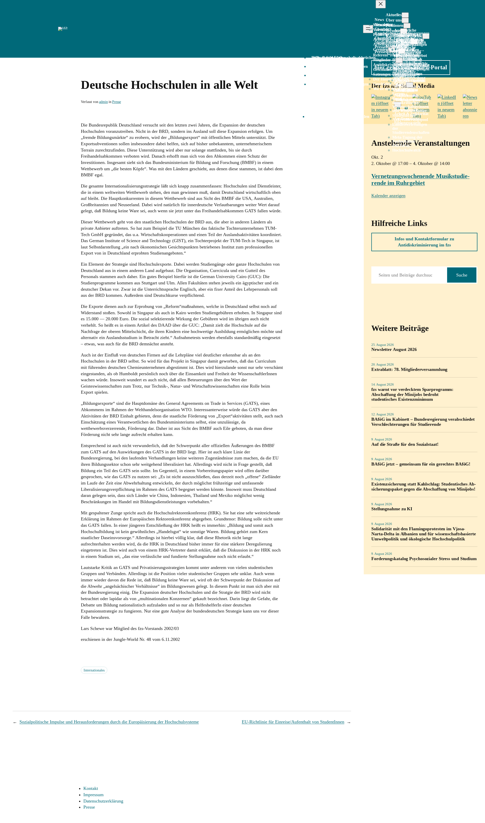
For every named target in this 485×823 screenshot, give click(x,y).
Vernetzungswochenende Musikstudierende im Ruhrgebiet (420, 179)
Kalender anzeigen (388, 195)
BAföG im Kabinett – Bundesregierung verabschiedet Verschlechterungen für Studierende (423, 422)
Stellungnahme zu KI (391, 509)
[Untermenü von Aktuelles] (405, 15)
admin (103, 102)
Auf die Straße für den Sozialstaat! (405, 444)
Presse (116, 102)
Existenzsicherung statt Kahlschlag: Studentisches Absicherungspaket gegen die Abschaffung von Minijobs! (423, 487)
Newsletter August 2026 (394, 349)
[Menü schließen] (381, 4)
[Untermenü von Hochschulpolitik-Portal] (409, 85)
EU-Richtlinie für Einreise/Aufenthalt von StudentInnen (293, 721)
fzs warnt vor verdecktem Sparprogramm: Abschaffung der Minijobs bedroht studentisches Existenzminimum (412, 394)
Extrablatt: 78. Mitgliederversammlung (409, 369)
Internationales (94, 670)
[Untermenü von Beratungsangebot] (399, 60)
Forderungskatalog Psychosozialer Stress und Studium (424, 558)
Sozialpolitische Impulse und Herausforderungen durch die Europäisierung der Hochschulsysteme (109, 721)
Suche (461, 275)
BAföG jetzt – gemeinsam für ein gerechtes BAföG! (420, 464)
